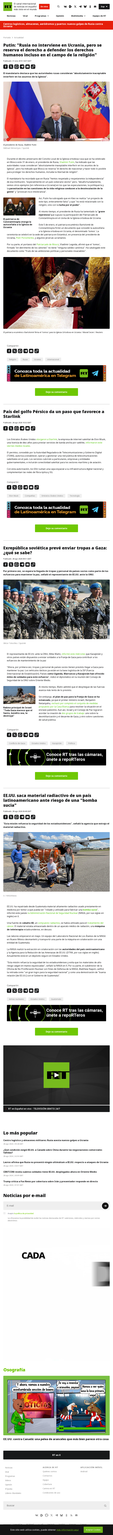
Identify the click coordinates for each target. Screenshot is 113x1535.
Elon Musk (13, 495)
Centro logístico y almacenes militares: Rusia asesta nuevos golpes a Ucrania (45, 1140)
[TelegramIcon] (80, 6)
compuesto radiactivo (49, 923)
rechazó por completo (62, 703)
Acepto (21, 1213)
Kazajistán (57, 743)
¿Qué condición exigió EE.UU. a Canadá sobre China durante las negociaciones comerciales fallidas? (52, 1151)
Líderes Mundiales (13, 1493)
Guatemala (56, 999)
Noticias (11, 15)
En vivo (44, 6)
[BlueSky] (85, 6)
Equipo (46, 1479)
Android (83, 1471)
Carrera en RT (49, 1488)
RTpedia (8, 1488)
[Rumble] (70, 6)
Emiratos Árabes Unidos (52, 495)
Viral (25, 15)
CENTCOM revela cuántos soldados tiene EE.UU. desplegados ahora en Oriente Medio (50, 1171)
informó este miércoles (73, 654)
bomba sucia (90, 909)
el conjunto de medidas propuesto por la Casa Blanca (68, 705)
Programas (40, 15)
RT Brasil (30, 1524)
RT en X (56, 1455)
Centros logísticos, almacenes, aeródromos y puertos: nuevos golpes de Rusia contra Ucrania (53, 25)
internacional (53, 359)
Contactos (47, 1475)
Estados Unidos (39, 743)
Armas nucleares (16, 999)
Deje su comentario (56, 392)
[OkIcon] (90, 6)
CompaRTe (17, 1524)
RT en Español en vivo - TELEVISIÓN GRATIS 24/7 (34, 1108)
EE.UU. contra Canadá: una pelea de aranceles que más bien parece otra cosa (56, 1439)
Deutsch (51, 1524)
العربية (40, 1524)
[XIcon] (75, 6)
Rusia (25, 359)
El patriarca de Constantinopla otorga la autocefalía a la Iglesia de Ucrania (17, 223)
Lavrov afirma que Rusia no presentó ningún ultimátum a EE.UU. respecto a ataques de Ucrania (55, 1162)
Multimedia (77, 15)
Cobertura (47, 1484)
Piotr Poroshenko (25, 237)
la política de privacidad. (24, 1213)
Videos (8, 1480)
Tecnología (75, 495)
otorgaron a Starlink (46, 439)
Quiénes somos (50, 1471)
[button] (56, 1075)
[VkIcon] (65, 6)
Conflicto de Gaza (17, 743)
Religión (12, 359)
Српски (83, 1524)
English (62, 1524)
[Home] (7, 6)
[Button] (58, 6)
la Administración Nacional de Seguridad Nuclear (53, 913)
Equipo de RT (99, 15)
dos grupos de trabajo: (73, 713)
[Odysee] (46, 1515)
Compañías (30, 495)
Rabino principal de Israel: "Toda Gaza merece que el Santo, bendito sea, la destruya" (17, 711)
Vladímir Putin (67, 162)
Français (72, 1524)
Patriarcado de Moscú (48, 244)
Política (71, 743)
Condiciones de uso (51, 1492)
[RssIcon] (71, 1515)
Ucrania (37, 359)
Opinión (60, 15)
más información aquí (68, 1529)
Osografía (14, 1369)
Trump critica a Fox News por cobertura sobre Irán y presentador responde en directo (50, 1181)
